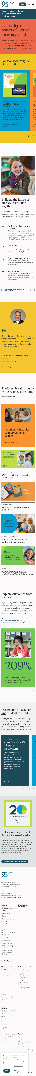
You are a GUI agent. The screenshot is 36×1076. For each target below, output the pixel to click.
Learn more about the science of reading (14, 861)
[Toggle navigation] (33, 4)
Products (4, 905)
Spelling (4, 930)
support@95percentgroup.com (11, 897)
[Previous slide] (23, 136)
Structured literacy (7, 1014)
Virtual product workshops (22, 974)
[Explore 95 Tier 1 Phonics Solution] (15, 85)
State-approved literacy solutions (25, 1051)
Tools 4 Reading (6, 941)
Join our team (22, 1047)
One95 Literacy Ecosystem (23, 906)
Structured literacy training (24, 979)
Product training (23, 970)
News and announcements (23, 1038)
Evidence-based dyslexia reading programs (6, 953)
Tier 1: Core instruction (8, 970)
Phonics (4, 916)
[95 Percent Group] (7, 4)
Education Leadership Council (25, 1043)
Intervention (5, 1022)
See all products (9, 782)
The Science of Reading (9, 1011)
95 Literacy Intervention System (8, 909)
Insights (4, 1008)
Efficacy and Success (12, 620)
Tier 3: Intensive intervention (6, 977)
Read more (9, 442)
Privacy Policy (18, 1066)
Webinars (4, 1002)
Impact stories (5, 1040)
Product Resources (7, 961)
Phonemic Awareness (8, 919)
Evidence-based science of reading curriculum (7, 946)
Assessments (5, 913)
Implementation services (23, 984)
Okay (6, 1070)
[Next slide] (28, 136)
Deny (15, 1070)
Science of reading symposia (7, 998)
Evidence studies (6, 1037)
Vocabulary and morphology (6, 923)
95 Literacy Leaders (24, 988)
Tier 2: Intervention (7, 973)
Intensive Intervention (8, 938)
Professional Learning (25, 967)
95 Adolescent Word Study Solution (8, 934)
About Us (21, 1034)
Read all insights (6, 396)
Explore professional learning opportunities (14, 290)
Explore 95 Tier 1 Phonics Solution (11, 126)
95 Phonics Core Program (6, 1018)
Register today (15, 13)
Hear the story (6, 367)
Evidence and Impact (8, 1034)
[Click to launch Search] (29, 4)
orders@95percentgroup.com (11, 895)
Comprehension (6, 927)
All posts (4, 1028)
